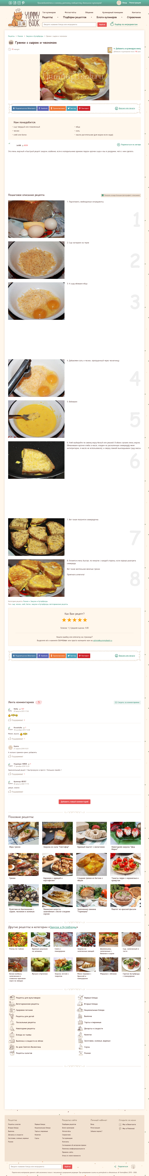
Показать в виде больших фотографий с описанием (122, 195)
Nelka (16, 709)
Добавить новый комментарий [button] (74, 802)
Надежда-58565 (20, 764)
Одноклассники (59, 108)
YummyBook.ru (24, 18)
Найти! (102, 25)
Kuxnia (16, 746)
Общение (89, 12)
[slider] (74, 620)
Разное (26, 601)
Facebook (44, 108)
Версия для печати (127, 108)
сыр (13, 604)
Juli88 (18, 145)
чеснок (18, 604)
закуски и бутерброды (40, 604)
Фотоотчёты (70, 12)
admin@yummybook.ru (102, 641)
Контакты (136, 12)
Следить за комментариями (128, 702)
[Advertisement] (74, 172)
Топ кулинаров (49, 12)
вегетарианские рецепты (58, 604)
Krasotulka (18, 728)
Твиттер (73, 108)
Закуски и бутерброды (39, 601)
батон (28, 604)
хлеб (23, 604)
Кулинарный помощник (112, 12)
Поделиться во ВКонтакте (25, 108)
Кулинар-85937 (20, 782)
